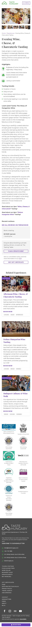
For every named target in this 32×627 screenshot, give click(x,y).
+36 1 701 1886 (8, 551)
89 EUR (12, 368)
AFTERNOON (19, 314)
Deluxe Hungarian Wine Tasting (14, 340)
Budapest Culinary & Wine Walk (15, 394)
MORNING (19, 414)
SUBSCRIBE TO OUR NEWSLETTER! (13, 543)
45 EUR (12, 314)
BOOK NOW (7, 312)
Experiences (10, 33)
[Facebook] (4, 611)
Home (4, 33)
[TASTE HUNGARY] (5, 3)
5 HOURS (12, 414)
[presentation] (16, 283)
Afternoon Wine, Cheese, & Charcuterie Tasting (15, 295)
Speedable (23, 619)
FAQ (20, 258)
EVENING (18, 368)
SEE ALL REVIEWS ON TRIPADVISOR (15, 225)
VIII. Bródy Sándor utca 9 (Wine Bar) (14, 554)
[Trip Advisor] (15, 611)
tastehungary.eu (8, 560)
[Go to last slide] (3, 16)
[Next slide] (29, 16)
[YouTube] (20, 611)
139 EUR (6, 414)
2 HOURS (6, 314)
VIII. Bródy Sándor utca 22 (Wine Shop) (15, 557)
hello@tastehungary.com (11, 548)
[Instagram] (9, 611)
